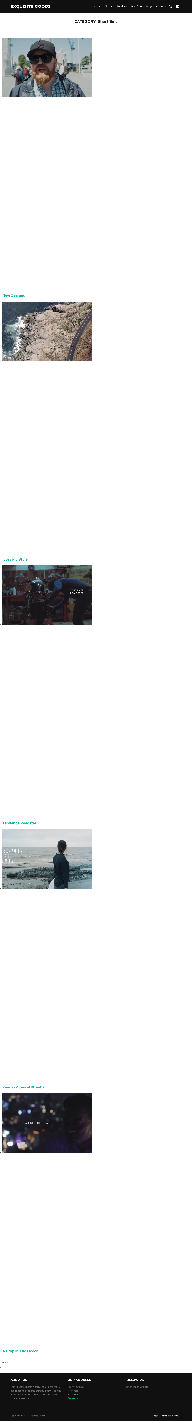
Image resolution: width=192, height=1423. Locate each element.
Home (96, 6)
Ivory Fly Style (15, 559)
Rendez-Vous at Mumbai (24, 1087)
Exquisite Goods (30, 6)
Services (122, 6)
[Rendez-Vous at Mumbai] (47, 888)
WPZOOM (176, 1415)
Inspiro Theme (160, 1415)
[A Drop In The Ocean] (47, 1152)
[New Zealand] (47, 96)
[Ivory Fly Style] (47, 360)
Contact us (74, 1398)
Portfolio (136, 6)
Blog (149, 6)
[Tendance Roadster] (47, 624)
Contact (161, 6)
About (108, 6)
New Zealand (13, 295)
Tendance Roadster (19, 823)
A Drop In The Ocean (20, 1351)
